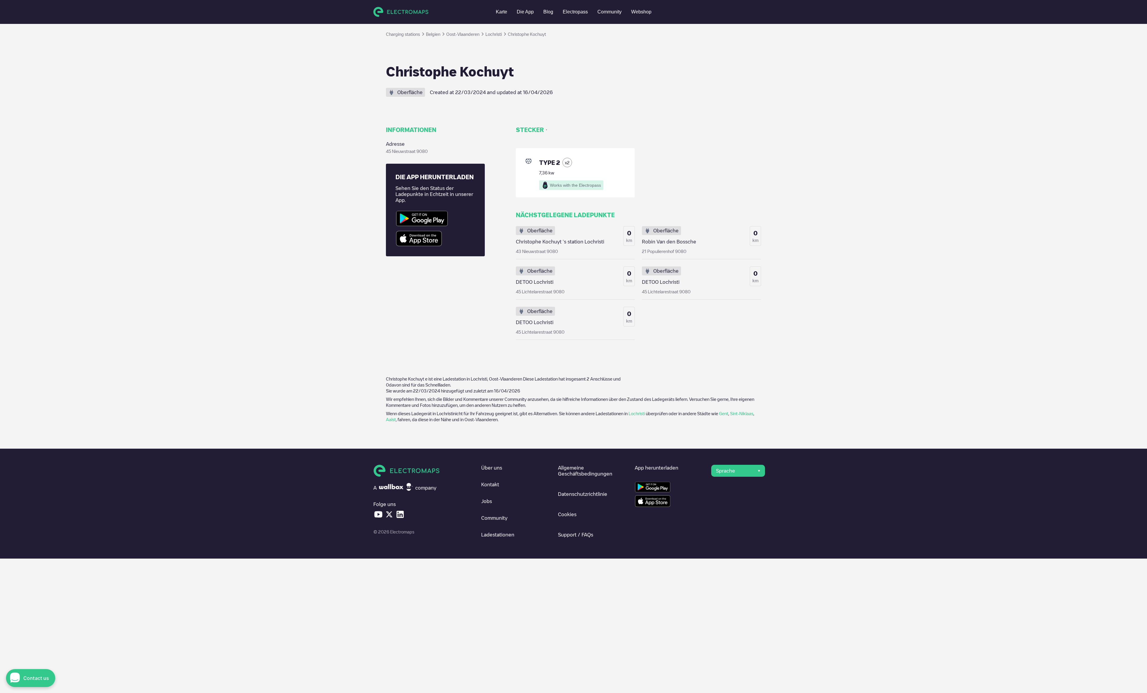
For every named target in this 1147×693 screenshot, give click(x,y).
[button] (738, 471)
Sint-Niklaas (741, 413)
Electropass (575, 11)
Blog (548, 11)
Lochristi (636, 413)
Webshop (641, 11)
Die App (525, 11)
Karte (501, 11)
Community (609, 11)
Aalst (391, 419)
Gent (723, 413)
